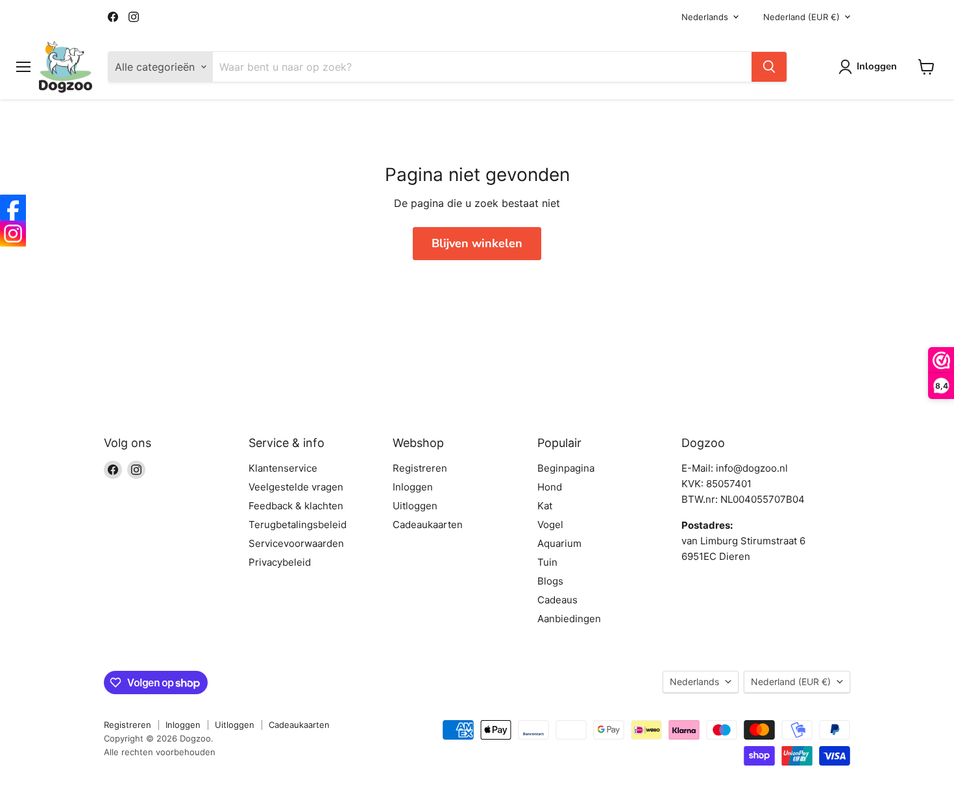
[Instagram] (13, 234)
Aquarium (559, 543)
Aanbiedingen (569, 618)
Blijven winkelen (477, 243)
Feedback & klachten (296, 506)
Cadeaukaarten (428, 524)
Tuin (547, 562)
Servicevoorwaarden (296, 543)
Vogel (550, 524)
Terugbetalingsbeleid (298, 524)
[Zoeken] (769, 67)
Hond (549, 487)
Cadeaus (557, 600)
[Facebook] (13, 208)
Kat (544, 506)
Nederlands (704, 17)
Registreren (420, 468)
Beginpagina (565, 468)
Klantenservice (283, 468)
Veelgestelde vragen (296, 487)
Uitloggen (415, 506)
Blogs (550, 581)
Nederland (801, 17)
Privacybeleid (280, 562)
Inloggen (413, 487)
